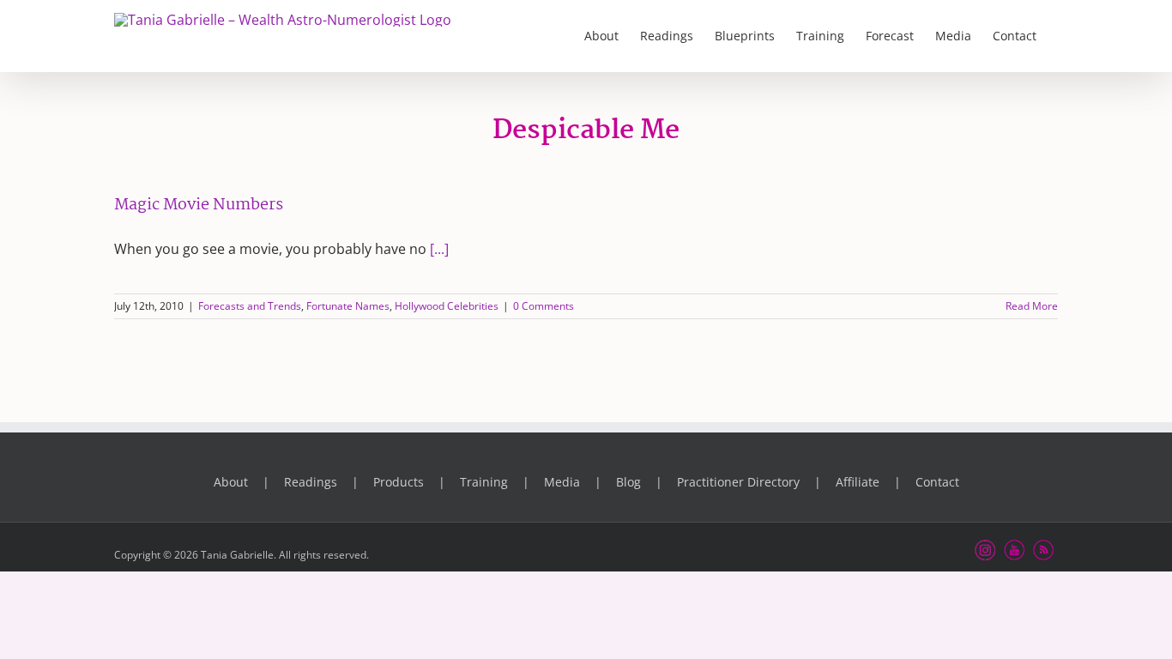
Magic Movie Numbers (198, 205)
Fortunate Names (348, 306)
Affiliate (857, 482)
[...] (439, 248)
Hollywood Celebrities (446, 306)
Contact (937, 482)
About (231, 482)
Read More (1032, 306)
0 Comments (543, 306)
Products (398, 482)
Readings (310, 482)
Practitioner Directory (738, 482)
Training (484, 482)
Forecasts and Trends (249, 306)
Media (562, 482)
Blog (628, 482)
